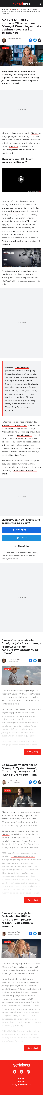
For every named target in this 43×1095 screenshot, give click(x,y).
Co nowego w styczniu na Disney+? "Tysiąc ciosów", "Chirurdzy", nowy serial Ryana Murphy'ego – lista (19, 769)
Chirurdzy (13, 146)
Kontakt (21, 1078)
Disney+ (34, 133)
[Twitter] (21, 1072)
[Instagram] (28, 1072)
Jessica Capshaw (26, 432)
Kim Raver (15, 211)
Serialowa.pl (5, 9)
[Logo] (21, 1065)
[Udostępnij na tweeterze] (35, 40)
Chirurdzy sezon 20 (23, 553)
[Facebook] (14, 1072)
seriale (4, 559)
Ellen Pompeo (22, 367)
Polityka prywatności (21, 1085)
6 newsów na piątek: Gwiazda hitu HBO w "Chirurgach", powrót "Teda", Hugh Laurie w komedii (17, 920)
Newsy (14, 9)
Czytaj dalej (32, 752)
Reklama (21, 1082)
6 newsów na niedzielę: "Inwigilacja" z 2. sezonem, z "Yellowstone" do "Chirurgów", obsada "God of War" (21, 647)
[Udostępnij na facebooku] (30, 40)
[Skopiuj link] (39, 40)
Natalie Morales (24, 435)
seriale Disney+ (14, 559)
